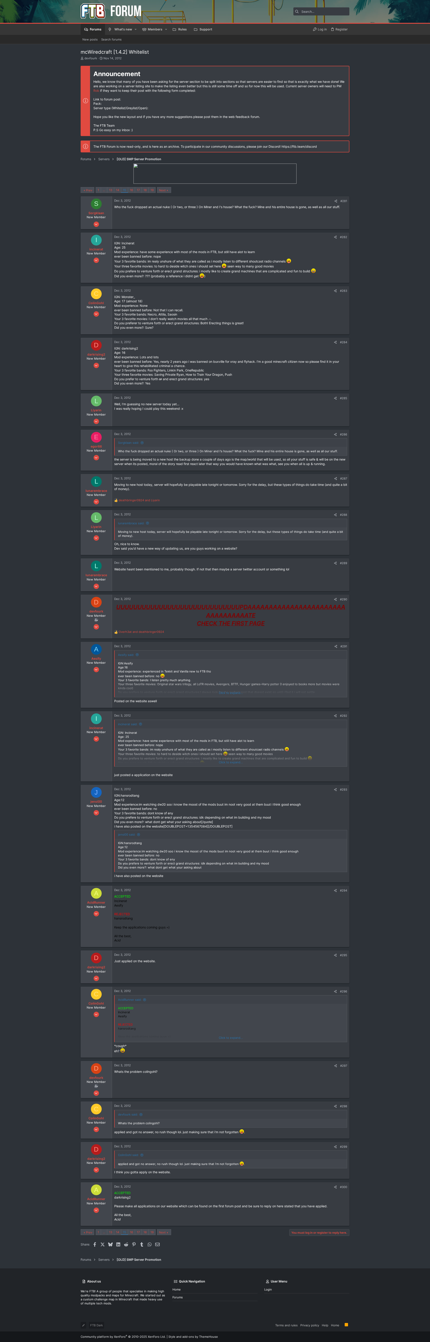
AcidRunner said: (130, 999)
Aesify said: (126, 655)
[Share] (336, 201)
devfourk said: (128, 1114)
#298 (343, 1106)
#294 (343, 890)
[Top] (342, 1325)
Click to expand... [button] (231, 693)
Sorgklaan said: (128, 442)
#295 (343, 955)
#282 (343, 237)
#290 (343, 599)
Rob (96, 90)
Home (176, 1289)
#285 (343, 398)
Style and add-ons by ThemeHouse (193, 1336)
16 (131, 190)
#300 (343, 1187)
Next (162, 190)
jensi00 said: (126, 834)
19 (152, 190)
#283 (343, 290)
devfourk (90, 58)
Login (268, 1289)
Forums (177, 1297)
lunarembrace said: (131, 523)
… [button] (104, 190)
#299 (343, 1146)
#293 (343, 789)
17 (138, 190)
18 (145, 190)
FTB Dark (96, 1325)
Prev (89, 190)
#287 (343, 478)
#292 (343, 715)
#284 (343, 342)
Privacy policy (309, 1325)
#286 (343, 434)
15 (124, 190)
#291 (343, 646)
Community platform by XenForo (123, 1336)
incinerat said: (128, 724)
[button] (136, 29)
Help (325, 1325)
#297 (343, 1065)
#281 (343, 201)
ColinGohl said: (128, 1155)
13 (110, 190)
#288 (343, 514)
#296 (343, 991)
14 (117, 190)
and (139, 500)
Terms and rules (286, 1325)
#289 (343, 563)
